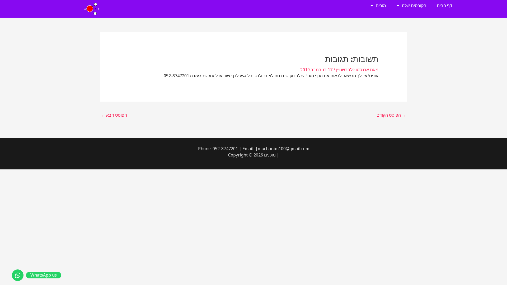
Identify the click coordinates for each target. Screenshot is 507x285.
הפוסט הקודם (391, 115)
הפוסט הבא (114, 115)
